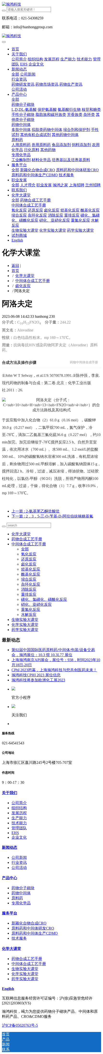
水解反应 (28, 614)
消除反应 (28, 589)
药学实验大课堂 (24, 630)
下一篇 (52, 516)
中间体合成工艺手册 (32, 281)
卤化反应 (23, 286)
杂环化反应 (30, 584)
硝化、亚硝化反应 (36, 604)
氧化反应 (28, 554)
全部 (15, 74)
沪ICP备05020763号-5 (20, 1025)
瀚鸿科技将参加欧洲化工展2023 (38, 680)
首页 (15, 49)
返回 (15, 266)
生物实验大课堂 (24, 620)
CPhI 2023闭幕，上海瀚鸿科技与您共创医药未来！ (54, 670)
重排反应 (28, 594)
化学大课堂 (24, 276)
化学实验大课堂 (24, 625)
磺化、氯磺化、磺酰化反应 (44, 599)
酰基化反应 (30, 574)
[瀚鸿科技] (51, 4)
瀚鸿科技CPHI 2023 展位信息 (36, 675)
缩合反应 (28, 579)
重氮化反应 (30, 609)
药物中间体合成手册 (84, 362)
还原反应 (28, 559)
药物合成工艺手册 (26, 539)
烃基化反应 (30, 569)
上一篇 (35, 511)
